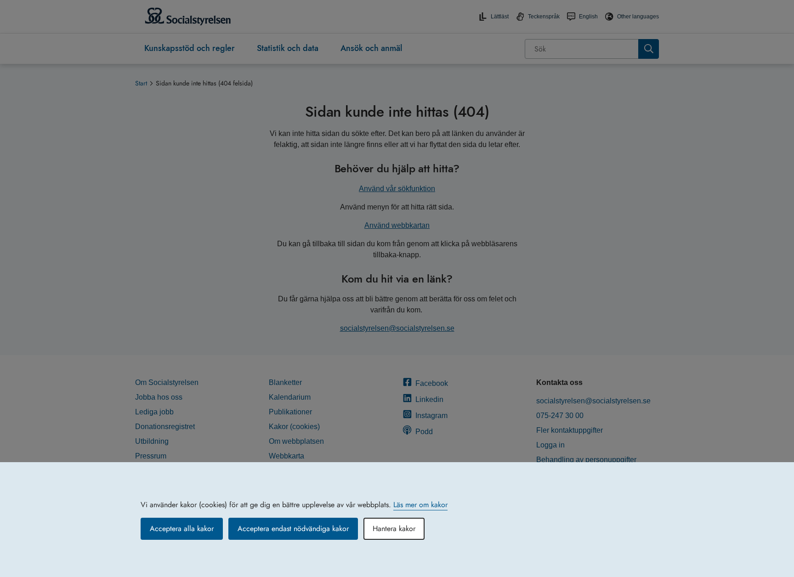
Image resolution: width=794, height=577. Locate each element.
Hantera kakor (394, 528)
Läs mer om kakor (420, 504)
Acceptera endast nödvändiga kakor (293, 528)
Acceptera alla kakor (182, 528)
